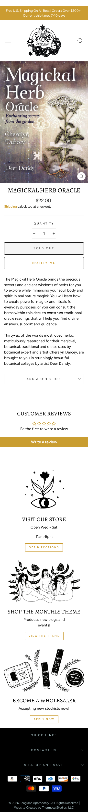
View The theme (44, 635)
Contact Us (44, 750)
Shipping (10, 206)
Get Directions (44, 547)
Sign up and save (44, 765)
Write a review (44, 442)
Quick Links (44, 735)
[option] (44, 13)
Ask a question (44, 379)
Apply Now (44, 719)
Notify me (43, 263)
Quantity (44, 223)
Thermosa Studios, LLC (58, 807)
